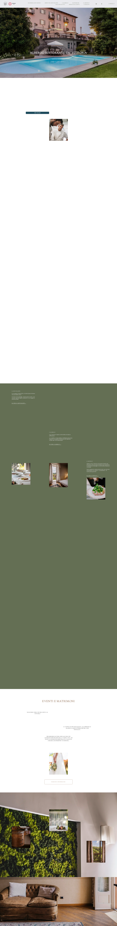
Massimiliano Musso (34, 3)
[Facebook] (101, 4)
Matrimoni (75, 3)
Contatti (87, 4)
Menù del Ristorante (51, 3)
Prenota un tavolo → (58, 59)
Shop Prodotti (60, 4)
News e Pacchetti (74, 4)
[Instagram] (96, 4)
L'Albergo (65, 3)
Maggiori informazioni (58, 781)
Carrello (111, 3)
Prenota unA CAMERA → (58, 61)
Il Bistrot (86, 3)
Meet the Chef (37, 112)
